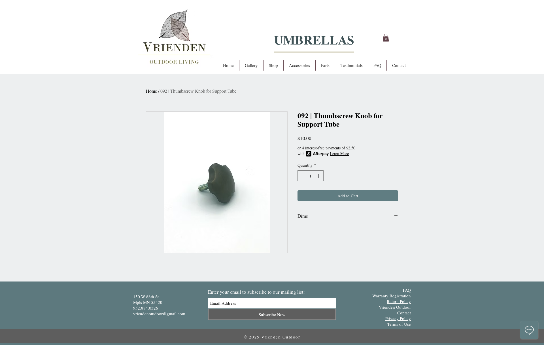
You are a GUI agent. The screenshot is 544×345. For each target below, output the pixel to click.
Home (151, 91)
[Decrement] (302, 176)
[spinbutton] (310, 176)
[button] (385, 37)
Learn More (339, 153)
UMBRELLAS (314, 39)
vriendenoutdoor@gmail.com (159, 313)
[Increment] (319, 176)
